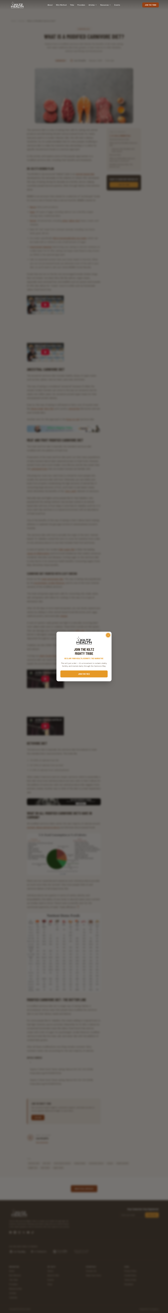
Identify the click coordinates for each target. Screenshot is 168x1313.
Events (117, 5)
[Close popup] (108, 635)
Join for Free (84, 674)
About (50, 5)
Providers (81, 5)
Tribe (72, 5)
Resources (104, 5)
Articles (92, 5)
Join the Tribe (150, 5)
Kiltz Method (61, 5)
